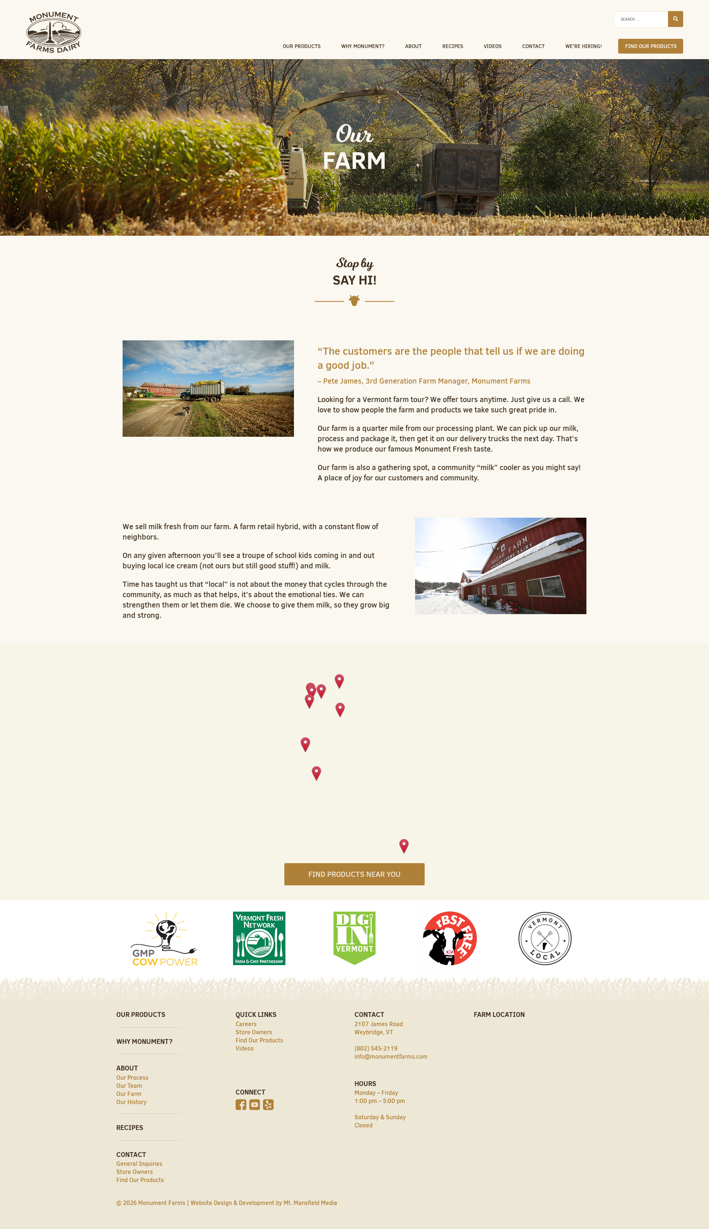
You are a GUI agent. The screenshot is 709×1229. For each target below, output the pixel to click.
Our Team (129, 1086)
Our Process (132, 1077)
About (413, 46)
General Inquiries (139, 1164)
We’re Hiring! (583, 46)
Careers (246, 1024)
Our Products (302, 46)
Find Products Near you (354, 874)
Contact (533, 46)
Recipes (452, 46)
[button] (340, 710)
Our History (131, 1102)
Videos (492, 46)
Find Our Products (651, 46)
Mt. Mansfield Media (310, 1203)
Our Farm (128, 1094)
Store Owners (134, 1172)
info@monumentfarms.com (391, 1056)
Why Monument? (362, 46)
